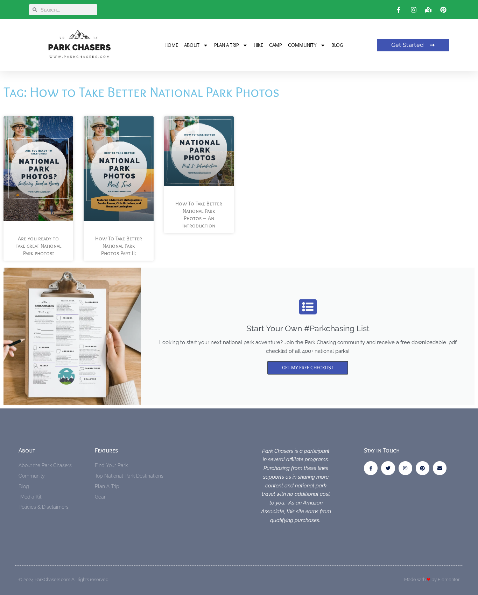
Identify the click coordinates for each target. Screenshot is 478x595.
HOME (171, 45)
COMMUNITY (302, 45)
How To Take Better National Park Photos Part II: (118, 245)
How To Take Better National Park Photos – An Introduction (198, 214)
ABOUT (191, 45)
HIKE (258, 45)
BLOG (337, 45)
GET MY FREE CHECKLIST (307, 367)
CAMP (275, 45)
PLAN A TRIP (226, 45)
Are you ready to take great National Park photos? (38, 245)
